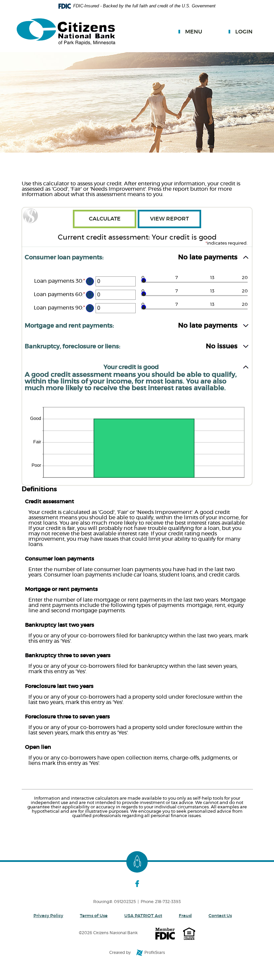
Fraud (185, 916)
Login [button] (244, 31)
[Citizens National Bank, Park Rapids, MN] (66, 32)
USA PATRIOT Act (143, 916)
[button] (137, 260)
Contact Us (220, 916)
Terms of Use (94, 916)
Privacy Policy (48, 916)
